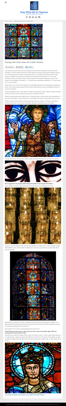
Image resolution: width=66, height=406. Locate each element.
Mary (11, 21)
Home (7, 21)
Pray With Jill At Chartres (34, 12)
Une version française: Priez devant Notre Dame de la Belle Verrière (24, 395)
